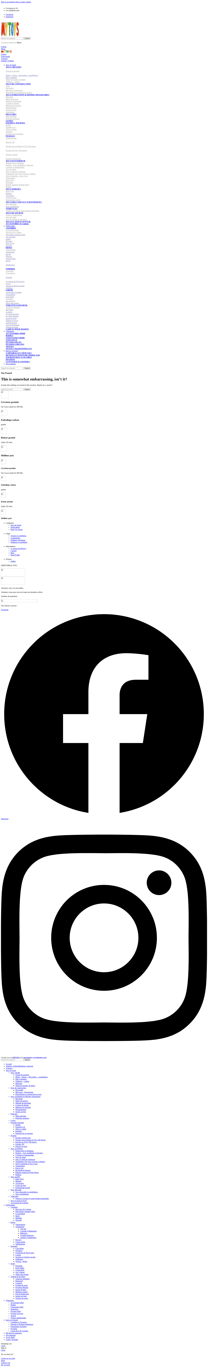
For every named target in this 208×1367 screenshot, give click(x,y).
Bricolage (9, 97)
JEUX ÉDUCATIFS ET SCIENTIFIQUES (24, 202)
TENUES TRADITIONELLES (19, 349)
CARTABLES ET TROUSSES (19, 353)
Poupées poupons (17, 1123)
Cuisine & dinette (13, 103)
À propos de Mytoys (18, 549)
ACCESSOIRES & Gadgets (17, 224)
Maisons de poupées (13, 106)
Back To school (17, 529)
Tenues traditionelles (18, 1318)
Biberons (23, 1233)
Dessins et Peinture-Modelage (22, 1324)
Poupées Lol (10, 127)
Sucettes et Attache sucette (25, 1257)
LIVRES (9, 121)
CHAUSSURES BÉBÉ (15, 338)
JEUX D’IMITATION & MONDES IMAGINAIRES (27, 95)
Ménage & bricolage (13, 101)
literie (17, 1216)
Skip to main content (23, 2)
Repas (13, 1222)
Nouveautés (5, 56)
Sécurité (18, 1220)
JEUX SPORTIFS (13, 189)
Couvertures (10, 273)
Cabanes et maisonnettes (15, 167)
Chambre (14, 1207)
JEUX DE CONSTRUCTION (18, 84)
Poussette (9, 299)
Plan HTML (15, 555)
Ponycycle (10, 180)
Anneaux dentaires (13, 307)
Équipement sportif (13, 200)
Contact (13, 551)
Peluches (14, 1114)
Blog (12, 553)
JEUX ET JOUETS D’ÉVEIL (18, 222)
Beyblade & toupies (22, 1170)
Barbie (8, 125)
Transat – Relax (21, 1261)
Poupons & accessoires (14, 134)
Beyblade (9, 183)
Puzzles (13, 1136)
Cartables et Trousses (19, 1322)
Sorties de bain (21, 1296)
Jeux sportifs (15, 1177)
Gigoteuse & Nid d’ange (24, 1253)
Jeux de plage (11, 170)
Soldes (13, 561)
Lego (8, 86)
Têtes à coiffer (11, 130)
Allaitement (19, 1227)
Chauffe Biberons (27, 1235)
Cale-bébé (9, 271)
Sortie (13, 1264)
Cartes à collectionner (14, 215)
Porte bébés (19, 1268)
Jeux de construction (18, 1088)
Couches (18, 1283)
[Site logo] (10, 36)
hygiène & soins (21, 1285)
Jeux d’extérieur (17, 1149)
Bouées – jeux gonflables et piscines (19, 165)
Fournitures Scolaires (19, 1327)
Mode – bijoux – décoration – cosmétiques (31, 1077)
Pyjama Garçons (17, 1314)
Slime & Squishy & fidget (25, 1086)
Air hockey (19, 1183)
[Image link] (19, 602)
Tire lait (23, 1229)
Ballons (9, 187)
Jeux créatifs (15, 1073)
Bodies (13, 1305)
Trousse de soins (21, 1298)
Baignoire (19, 1281)
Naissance (14, 1309)
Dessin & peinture (13, 71)
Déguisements (20, 1110)
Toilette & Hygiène (18, 1277)
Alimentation (11, 250)
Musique (18, 1084)
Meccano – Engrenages (24, 1092)
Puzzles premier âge (13, 159)
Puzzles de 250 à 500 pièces (16, 150)
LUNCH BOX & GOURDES (18, 362)
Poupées (9, 132)
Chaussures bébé (17, 1307)
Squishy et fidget (7, 61)
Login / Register (12, 1340)
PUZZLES (10, 136)
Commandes (15, 538)
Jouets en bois (20, 1112)
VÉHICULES (11, 209)
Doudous (18, 1251)
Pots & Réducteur (22, 1294)
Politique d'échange (18, 540)
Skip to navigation (8, 2)
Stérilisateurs (20, 1244)
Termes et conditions (18, 536)
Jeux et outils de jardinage (15, 172)
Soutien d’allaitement (28, 1238)
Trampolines (10, 178)
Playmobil (9, 88)
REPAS (9, 248)
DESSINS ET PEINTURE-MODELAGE (23, 355)
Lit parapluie (20, 1214)
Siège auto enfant (22, 1274)
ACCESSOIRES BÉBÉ (15, 333)
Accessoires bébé (12, 230)
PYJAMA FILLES (13, 342)
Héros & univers (12, 99)
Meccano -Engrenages (14, 90)
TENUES (10, 346)
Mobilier (18, 1218)
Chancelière (19, 1270)
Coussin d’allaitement (28, 1231)
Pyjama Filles (16, 1311)
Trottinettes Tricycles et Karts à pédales (20, 174)
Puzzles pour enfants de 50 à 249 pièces (21, 146)
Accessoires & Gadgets (19, 1203)
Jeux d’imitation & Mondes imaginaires (25, 1097)
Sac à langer (20, 1272)
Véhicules (14, 1196)
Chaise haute (20, 1242)
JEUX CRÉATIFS (13, 67)
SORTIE (9, 290)
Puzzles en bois (11, 155)
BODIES (9, 336)
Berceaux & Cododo (14, 232)
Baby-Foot (10, 191)
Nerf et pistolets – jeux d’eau (17, 176)
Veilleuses (19, 1259)
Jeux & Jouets (16, 525)
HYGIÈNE (10, 360)
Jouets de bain (11, 138)
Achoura (4, 59)
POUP (15, 123)
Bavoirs (18, 1240)
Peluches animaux (13, 119)
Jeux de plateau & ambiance (16, 219)
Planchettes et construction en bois (19, 93)
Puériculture (15, 527)
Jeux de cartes (11, 217)
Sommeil (14, 1246)
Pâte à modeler (21, 1079)
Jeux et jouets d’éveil (18, 1201)
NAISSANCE (11, 340)
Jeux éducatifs (11, 204)
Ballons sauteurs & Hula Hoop (17, 185)
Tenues (13, 1316)
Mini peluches (11, 116)
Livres (13, 1120)
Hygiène (14, 1329)
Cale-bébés (19, 1248)
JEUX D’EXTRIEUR (15, 161)
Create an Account (8, 1358)
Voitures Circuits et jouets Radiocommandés (22, 211)
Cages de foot (11, 198)
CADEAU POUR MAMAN (17, 329)
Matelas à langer (21, 1292)
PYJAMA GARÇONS (15, 344)
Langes (18, 1255)
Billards (18, 1181)
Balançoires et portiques (15, 163)
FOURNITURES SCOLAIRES (19, 357)
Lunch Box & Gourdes (19, 1331)
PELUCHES (11, 114)
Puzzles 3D (10, 142)
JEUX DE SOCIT (14, 213)
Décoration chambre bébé (25, 1212)
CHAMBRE (11, 228)
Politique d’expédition (19, 542)
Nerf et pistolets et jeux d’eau (26, 1164)
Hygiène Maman (21, 1287)
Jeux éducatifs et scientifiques (26, 1192)
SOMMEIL (10, 269)
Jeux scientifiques (22, 1194)
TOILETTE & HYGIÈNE (17, 305)
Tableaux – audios (22, 1081)
